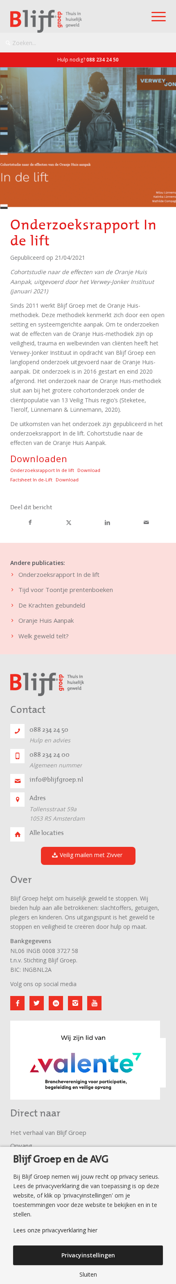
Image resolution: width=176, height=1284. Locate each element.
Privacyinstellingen (88, 1255)
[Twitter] (36, 1003)
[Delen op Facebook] (30, 522)
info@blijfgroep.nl (56, 780)
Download (88, 470)
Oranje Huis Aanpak (46, 620)
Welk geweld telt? (43, 636)
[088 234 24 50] (17, 731)
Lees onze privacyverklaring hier (55, 1230)
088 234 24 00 (49, 755)
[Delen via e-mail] (146, 522)
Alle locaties (46, 833)
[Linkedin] (56, 1003)
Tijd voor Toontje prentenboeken (65, 589)
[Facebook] (17, 1003)
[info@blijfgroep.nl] (17, 781)
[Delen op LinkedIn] (107, 522)
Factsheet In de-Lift (31, 479)
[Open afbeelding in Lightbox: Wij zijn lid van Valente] (151, 1097)
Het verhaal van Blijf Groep (48, 1132)
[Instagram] (75, 1003)
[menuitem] (154, 16)
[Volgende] (147, 1057)
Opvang (21, 1145)
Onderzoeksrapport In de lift (42, 470)
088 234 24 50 (102, 59)
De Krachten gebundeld (51, 605)
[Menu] (154, 16)
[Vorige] (28, 1057)
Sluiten (88, 1274)
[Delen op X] (69, 522)
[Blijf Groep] (72, 21)
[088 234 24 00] (17, 756)
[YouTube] (94, 1003)
